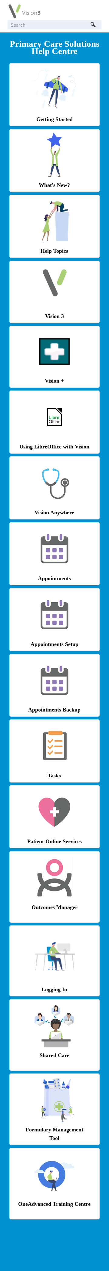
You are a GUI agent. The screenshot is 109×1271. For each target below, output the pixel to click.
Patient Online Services (54, 841)
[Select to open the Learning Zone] (54, 1195)
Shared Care (54, 1055)
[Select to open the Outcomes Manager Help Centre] (54, 898)
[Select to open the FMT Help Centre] (54, 1121)
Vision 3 (54, 316)
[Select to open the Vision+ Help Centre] (54, 363)
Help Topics (54, 251)
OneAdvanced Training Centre (54, 1204)
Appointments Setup (54, 644)
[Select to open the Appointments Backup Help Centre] (54, 701)
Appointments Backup (54, 710)
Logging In (54, 989)
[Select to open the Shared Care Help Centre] (54, 1046)
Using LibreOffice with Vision (54, 447)
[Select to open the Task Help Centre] (54, 766)
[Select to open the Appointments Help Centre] (54, 569)
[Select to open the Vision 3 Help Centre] (54, 299)
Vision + (54, 381)
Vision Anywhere (54, 512)
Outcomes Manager (54, 907)
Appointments (54, 578)
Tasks (54, 775)
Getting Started (54, 119)
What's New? (54, 185)
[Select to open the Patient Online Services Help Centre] (54, 832)
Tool (54, 1138)
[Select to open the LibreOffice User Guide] (54, 428)
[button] (92, 24)
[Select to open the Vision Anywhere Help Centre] (54, 503)
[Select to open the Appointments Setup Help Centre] (54, 635)
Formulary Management (54, 1130)
